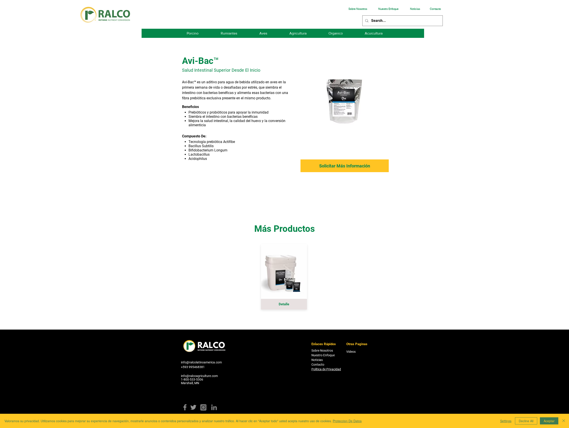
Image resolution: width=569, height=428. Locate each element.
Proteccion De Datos (347, 421)
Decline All (526, 421)
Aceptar (549, 421)
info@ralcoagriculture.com (199, 376)
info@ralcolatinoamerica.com (201, 362)
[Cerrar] (563, 420)
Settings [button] (505, 421)
